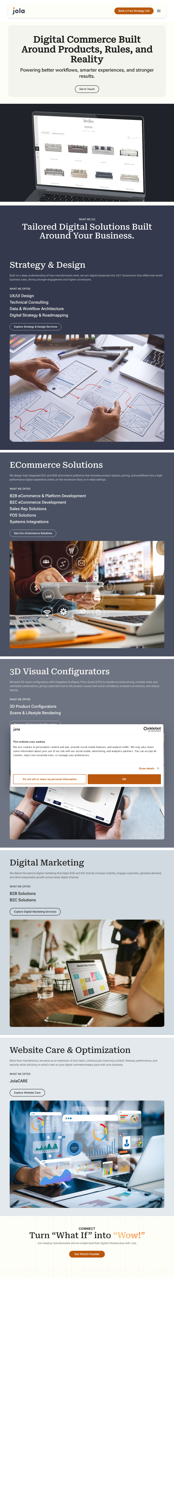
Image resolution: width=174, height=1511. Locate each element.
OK (124, 779)
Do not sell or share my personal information (49, 779)
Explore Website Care (27, 1092)
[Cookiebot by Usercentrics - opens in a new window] (146, 729)
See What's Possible (87, 1254)
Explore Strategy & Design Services (35, 326)
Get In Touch (87, 89)
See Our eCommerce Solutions (33, 533)
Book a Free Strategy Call (134, 10)
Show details (146, 768)
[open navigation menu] (159, 11)
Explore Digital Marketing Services (35, 911)
